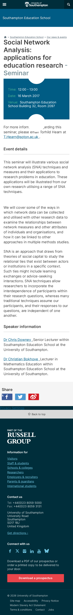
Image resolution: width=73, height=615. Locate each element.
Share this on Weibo (33, 397)
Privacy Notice (50, 600)
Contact (40, 609)
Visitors (12, 458)
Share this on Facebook (3, 395)
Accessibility (31, 600)
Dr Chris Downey (18, 340)
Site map (15, 600)
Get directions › (17, 533)
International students (21, 486)
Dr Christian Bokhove (21, 359)
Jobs (51, 609)
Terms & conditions (21, 609)
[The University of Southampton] (36, 4)
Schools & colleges (20, 467)
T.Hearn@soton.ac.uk (21, 137)
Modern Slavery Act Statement (28, 605)
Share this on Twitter (20, 397)
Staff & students (18, 463)
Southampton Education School (26, 18)
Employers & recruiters (22, 477)
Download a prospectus (35, 578)
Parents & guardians (20, 481)
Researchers (15, 472)
